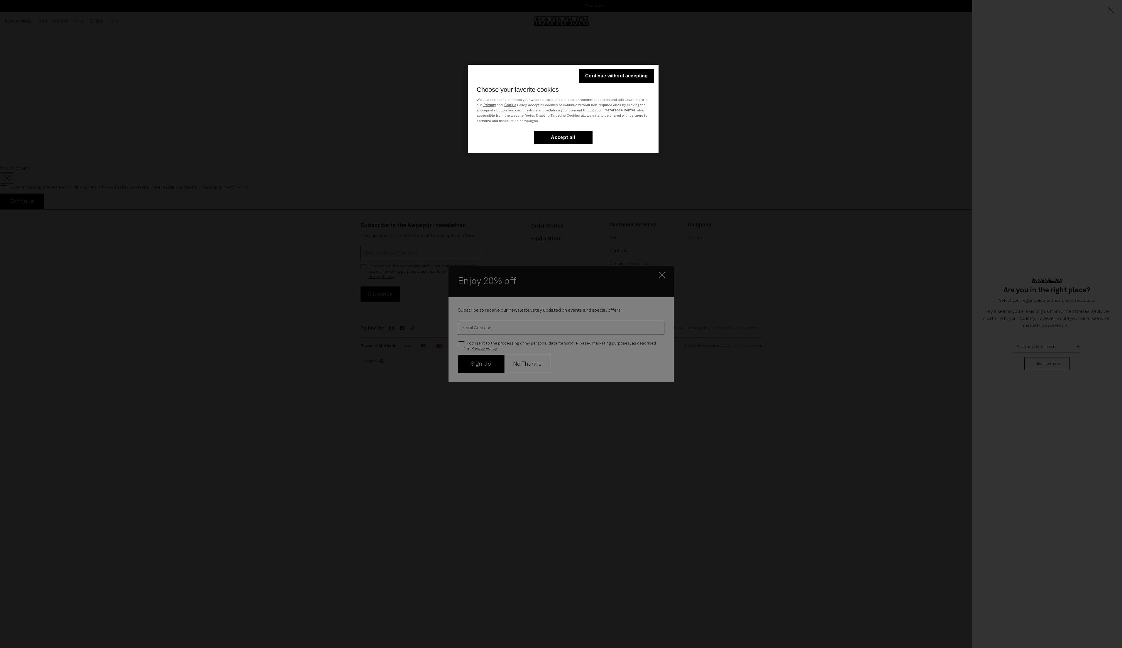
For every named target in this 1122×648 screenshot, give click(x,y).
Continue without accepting (616, 75)
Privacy (489, 105)
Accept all (563, 137)
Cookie (510, 105)
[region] (563, 109)
